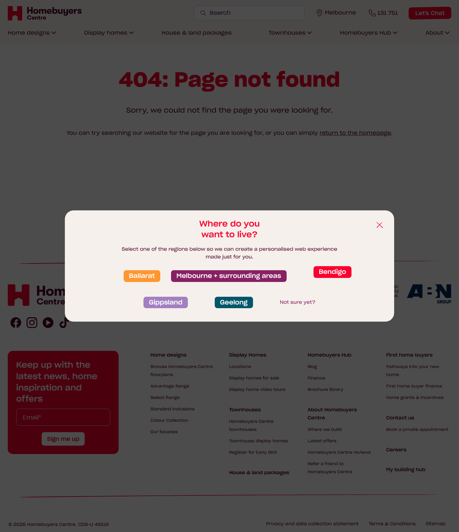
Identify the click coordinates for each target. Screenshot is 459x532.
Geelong (234, 302)
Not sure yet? (298, 302)
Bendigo (332, 272)
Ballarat (142, 276)
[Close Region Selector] (379, 225)
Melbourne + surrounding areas (228, 276)
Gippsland (165, 302)
